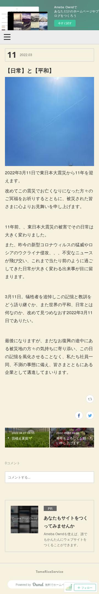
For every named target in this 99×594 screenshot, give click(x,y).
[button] (7, 36)
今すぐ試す (65, 23)
